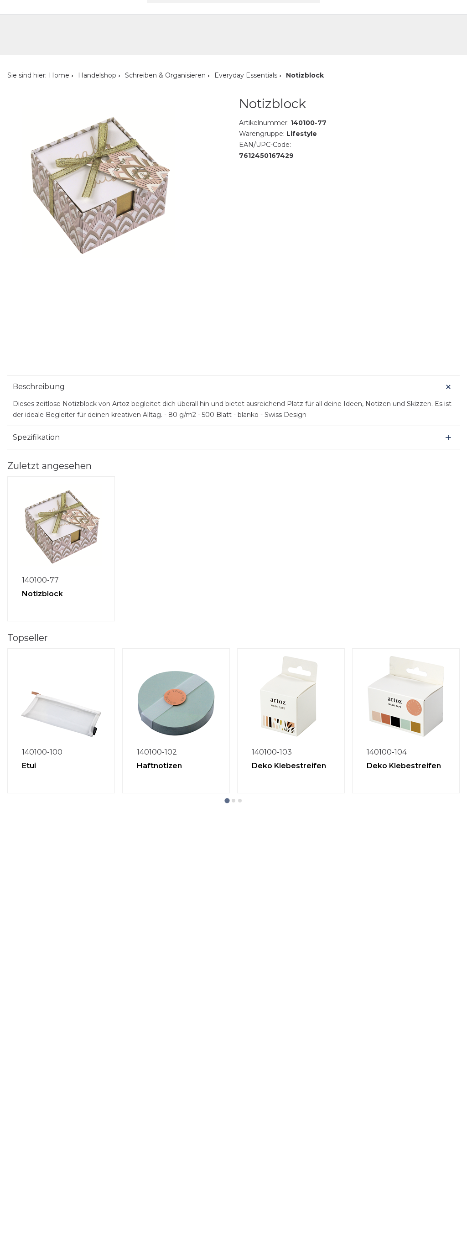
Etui (29, 765)
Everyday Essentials (245, 75)
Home (59, 75)
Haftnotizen (159, 765)
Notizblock (42, 593)
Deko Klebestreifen (289, 765)
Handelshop (97, 75)
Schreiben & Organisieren (165, 75)
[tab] (226, 800)
